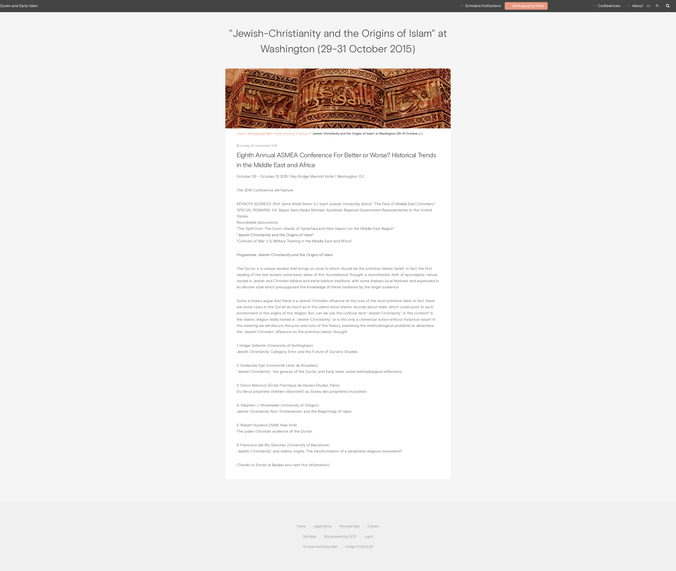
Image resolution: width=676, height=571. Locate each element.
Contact (373, 526)
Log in (368, 536)
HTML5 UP (365, 546)
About (637, 6)
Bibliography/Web (528, 6)
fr (657, 6)
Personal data (349, 526)
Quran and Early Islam (18, 6)
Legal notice (322, 526)
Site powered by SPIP (340, 536)
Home (241, 133)
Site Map (309, 536)
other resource (285, 133)
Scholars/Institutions (483, 6)
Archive (303, 133)
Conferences (609, 6)
